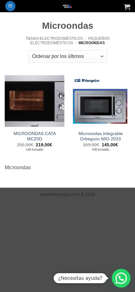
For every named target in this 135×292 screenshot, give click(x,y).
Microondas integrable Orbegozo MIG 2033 (100, 136)
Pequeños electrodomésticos (69, 40)
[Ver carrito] (127, 7)
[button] (10, 6)
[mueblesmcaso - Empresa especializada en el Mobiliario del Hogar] (67, 6)
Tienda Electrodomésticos (54, 38)
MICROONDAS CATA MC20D (35, 136)
